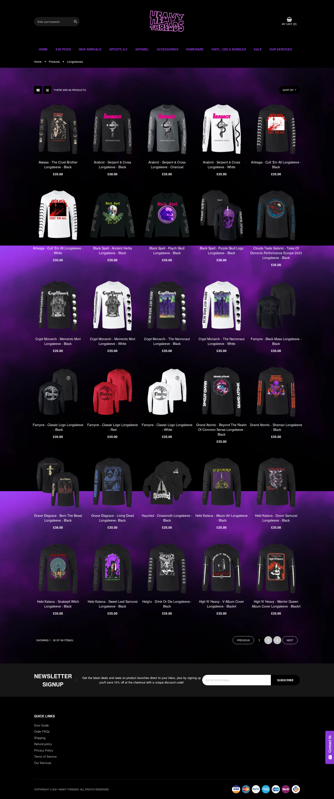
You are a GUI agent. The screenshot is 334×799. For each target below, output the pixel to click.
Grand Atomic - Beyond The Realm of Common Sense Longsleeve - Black (221, 429)
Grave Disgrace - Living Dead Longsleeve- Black (112, 518)
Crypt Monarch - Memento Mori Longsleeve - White (112, 341)
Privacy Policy (43, 750)
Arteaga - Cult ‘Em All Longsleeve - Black (276, 164)
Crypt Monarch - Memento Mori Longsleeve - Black (58, 341)
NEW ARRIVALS (90, 49)
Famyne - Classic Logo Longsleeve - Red (112, 427)
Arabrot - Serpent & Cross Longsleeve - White (221, 164)
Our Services (42, 763)
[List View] (47, 90)
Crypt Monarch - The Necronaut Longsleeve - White (221, 341)
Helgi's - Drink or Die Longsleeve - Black (167, 603)
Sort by (288, 90)
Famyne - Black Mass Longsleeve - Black (276, 341)
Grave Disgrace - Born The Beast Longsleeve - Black (58, 518)
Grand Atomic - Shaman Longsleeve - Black (276, 427)
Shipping (39, 738)
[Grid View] (38, 90)
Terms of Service (45, 756)
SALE (258, 49)
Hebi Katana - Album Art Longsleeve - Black (221, 518)
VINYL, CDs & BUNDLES (228, 49)
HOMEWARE (195, 49)
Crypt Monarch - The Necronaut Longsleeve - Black (167, 341)
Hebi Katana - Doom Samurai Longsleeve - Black (276, 518)
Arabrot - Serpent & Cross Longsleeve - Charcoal (167, 164)
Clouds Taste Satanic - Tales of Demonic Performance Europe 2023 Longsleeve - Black (276, 253)
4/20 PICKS (63, 49)
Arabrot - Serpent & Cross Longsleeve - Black (112, 164)
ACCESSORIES (167, 49)
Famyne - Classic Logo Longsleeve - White (167, 427)
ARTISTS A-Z (118, 49)
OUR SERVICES (280, 49)
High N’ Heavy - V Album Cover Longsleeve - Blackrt (221, 603)
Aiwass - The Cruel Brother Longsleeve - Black (58, 164)
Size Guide (41, 725)
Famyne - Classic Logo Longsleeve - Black (58, 427)
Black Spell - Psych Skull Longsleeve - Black (167, 250)
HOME (43, 49)
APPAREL (142, 49)
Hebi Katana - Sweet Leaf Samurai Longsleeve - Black (112, 603)
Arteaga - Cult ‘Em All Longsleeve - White (58, 250)
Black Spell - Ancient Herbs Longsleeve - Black (112, 250)
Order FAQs (42, 731)
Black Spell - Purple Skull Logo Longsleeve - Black (222, 250)
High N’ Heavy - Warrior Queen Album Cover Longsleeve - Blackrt (276, 603)
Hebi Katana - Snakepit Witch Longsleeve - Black (58, 603)
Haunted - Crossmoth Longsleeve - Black (167, 518)
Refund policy (43, 744)
